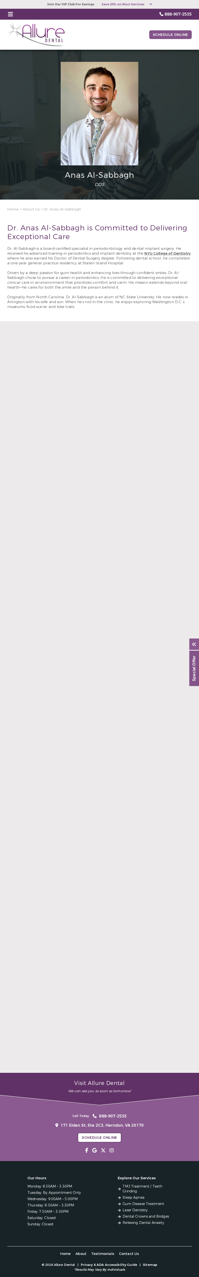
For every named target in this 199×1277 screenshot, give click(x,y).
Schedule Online (170, 34)
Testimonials (102, 1254)
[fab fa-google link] (94, 1150)
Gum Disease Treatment (143, 1204)
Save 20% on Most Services (123, 4)
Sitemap (150, 1265)
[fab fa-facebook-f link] (86, 1150)
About (80, 1254)
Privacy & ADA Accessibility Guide (109, 1265)
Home (13, 209)
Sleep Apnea (133, 1197)
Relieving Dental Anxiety (143, 1222)
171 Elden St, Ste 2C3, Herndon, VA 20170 (102, 1125)
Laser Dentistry (135, 1210)
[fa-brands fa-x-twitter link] (103, 1150)
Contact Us (129, 1254)
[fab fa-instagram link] (111, 1150)
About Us (31, 209)
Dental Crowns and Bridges (146, 1216)
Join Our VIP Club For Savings (70, 4)
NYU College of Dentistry (167, 253)
